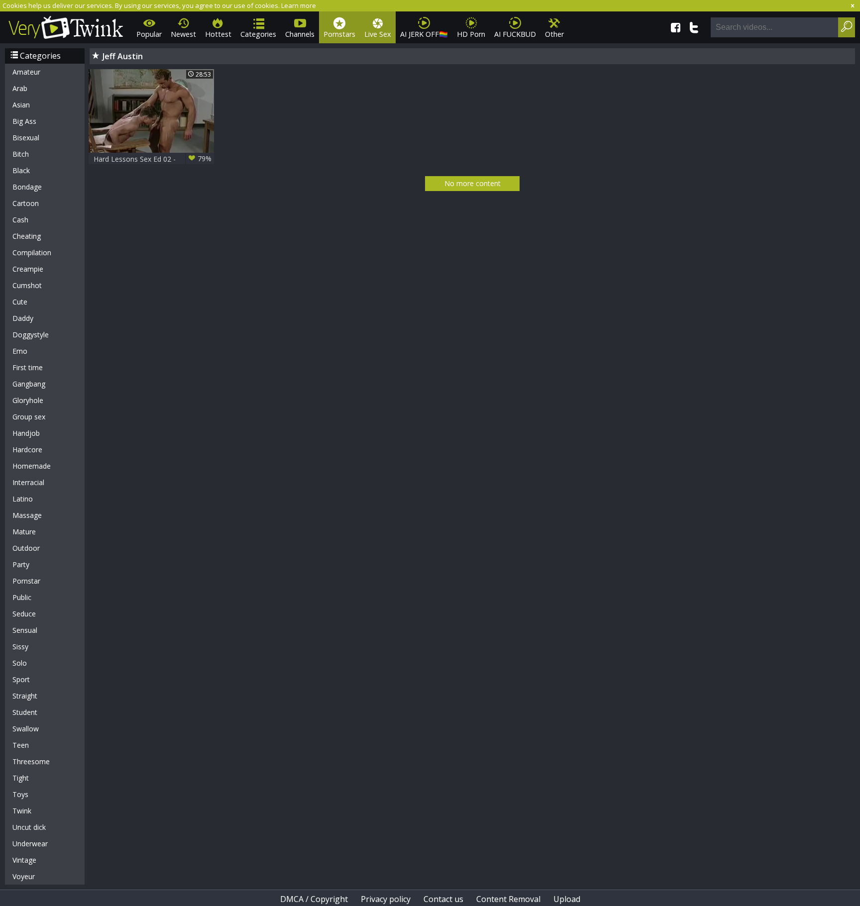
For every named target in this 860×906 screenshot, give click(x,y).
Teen (20, 745)
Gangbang (28, 384)
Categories (258, 34)
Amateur (26, 72)
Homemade (31, 466)
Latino (22, 498)
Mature (24, 531)
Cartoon (25, 203)
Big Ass (24, 121)
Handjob (26, 433)
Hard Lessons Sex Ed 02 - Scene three (153, 159)
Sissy (20, 646)
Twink (21, 810)
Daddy (22, 318)
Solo (19, 663)
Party (20, 564)
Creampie (27, 269)
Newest (183, 34)
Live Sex (377, 34)
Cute (19, 301)
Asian (21, 104)
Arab (19, 88)
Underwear (30, 843)
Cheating (26, 236)
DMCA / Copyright (314, 899)
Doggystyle (30, 334)
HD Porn (471, 34)
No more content (472, 183)
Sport (21, 679)
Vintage (24, 860)
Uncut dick (29, 827)
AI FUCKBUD (515, 34)
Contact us (443, 899)
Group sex (28, 416)
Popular (149, 34)
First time (27, 367)
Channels (300, 34)
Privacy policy (386, 899)
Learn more (298, 5)
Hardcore (27, 449)
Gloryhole (27, 400)
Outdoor (26, 548)
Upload (566, 899)
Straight (24, 696)
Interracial (28, 482)
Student (24, 712)
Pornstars (339, 34)
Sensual (24, 630)
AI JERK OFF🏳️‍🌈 (424, 34)
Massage (27, 515)
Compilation (31, 252)
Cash (20, 219)
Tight (20, 778)
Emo (19, 351)
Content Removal (508, 899)
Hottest (218, 34)
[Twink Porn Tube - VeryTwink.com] (66, 25)
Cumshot (27, 285)
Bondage (27, 187)
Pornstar (26, 581)
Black (21, 170)
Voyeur (23, 876)
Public (21, 597)
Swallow (25, 728)
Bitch (20, 154)
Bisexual (25, 137)
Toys (20, 794)
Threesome (31, 761)
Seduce (24, 613)
